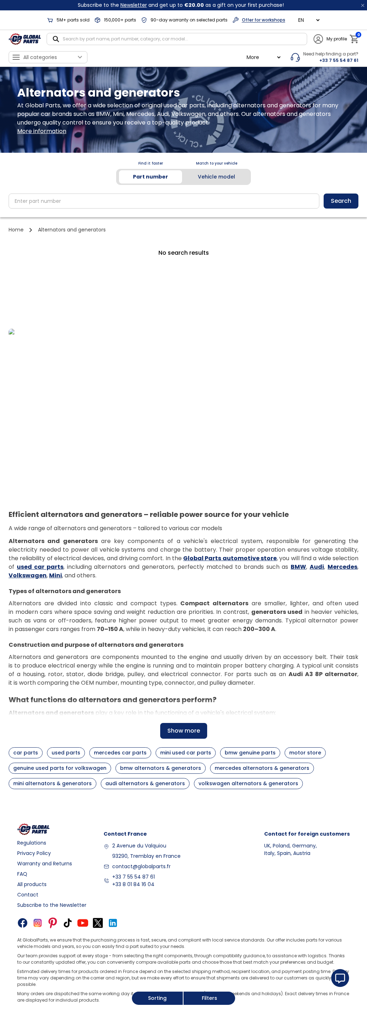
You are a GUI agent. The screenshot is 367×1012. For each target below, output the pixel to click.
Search (341, 201)
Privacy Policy (34, 853)
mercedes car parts (120, 752)
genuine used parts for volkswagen (59, 768)
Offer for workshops (263, 20)
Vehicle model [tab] (216, 176)
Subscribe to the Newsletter (51, 905)
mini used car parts (185, 752)
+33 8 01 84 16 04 (133, 884)
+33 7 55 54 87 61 (133, 876)
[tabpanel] (183, 201)
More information (41, 131)
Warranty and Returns (44, 863)
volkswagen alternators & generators (248, 783)
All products (32, 884)
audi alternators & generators (145, 783)
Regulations (31, 842)
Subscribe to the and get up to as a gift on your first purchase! (181, 5)
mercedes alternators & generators (262, 768)
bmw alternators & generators (160, 768)
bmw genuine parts (250, 752)
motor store (305, 752)
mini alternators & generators (52, 783)
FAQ (22, 873)
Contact (27, 894)
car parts (25, 752)
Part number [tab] (150, 176)
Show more (183, 731)
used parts (66, 752)
